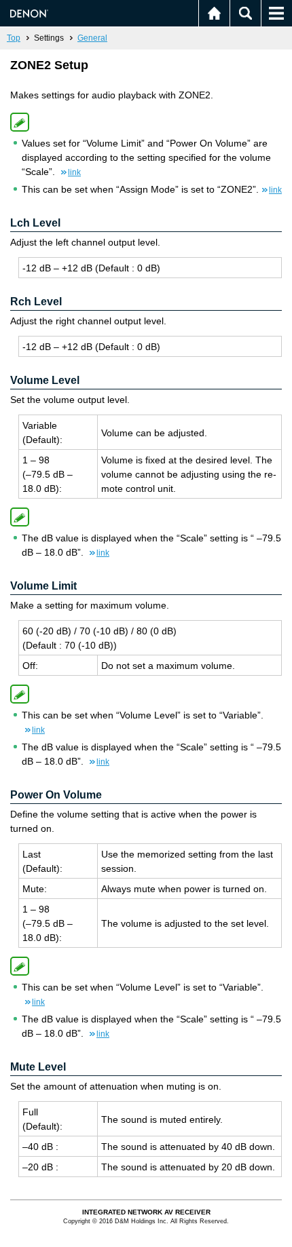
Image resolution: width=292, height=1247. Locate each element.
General (92, 38)
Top (13, 38)
